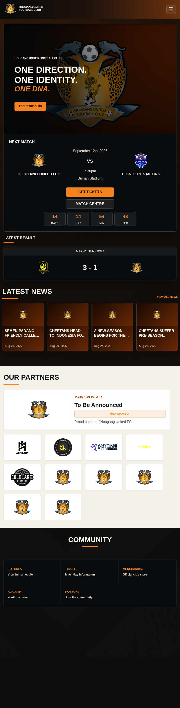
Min (101, 223)
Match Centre (90, 204)
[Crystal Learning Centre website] (103, 477)
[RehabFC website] (63, 507)
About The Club (30, 106)
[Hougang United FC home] (26, 8)
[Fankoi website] (144, 477)
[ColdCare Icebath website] (22, 477)
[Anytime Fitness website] (103, 447)
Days (54, 223)
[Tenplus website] (144, 447)
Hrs (78, 223)
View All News (167, 296)
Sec (125, 223)
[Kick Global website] (63, 447)
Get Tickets (90, 192)
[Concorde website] (22, 507)
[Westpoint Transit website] (63, 477)
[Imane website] (22, 447)
